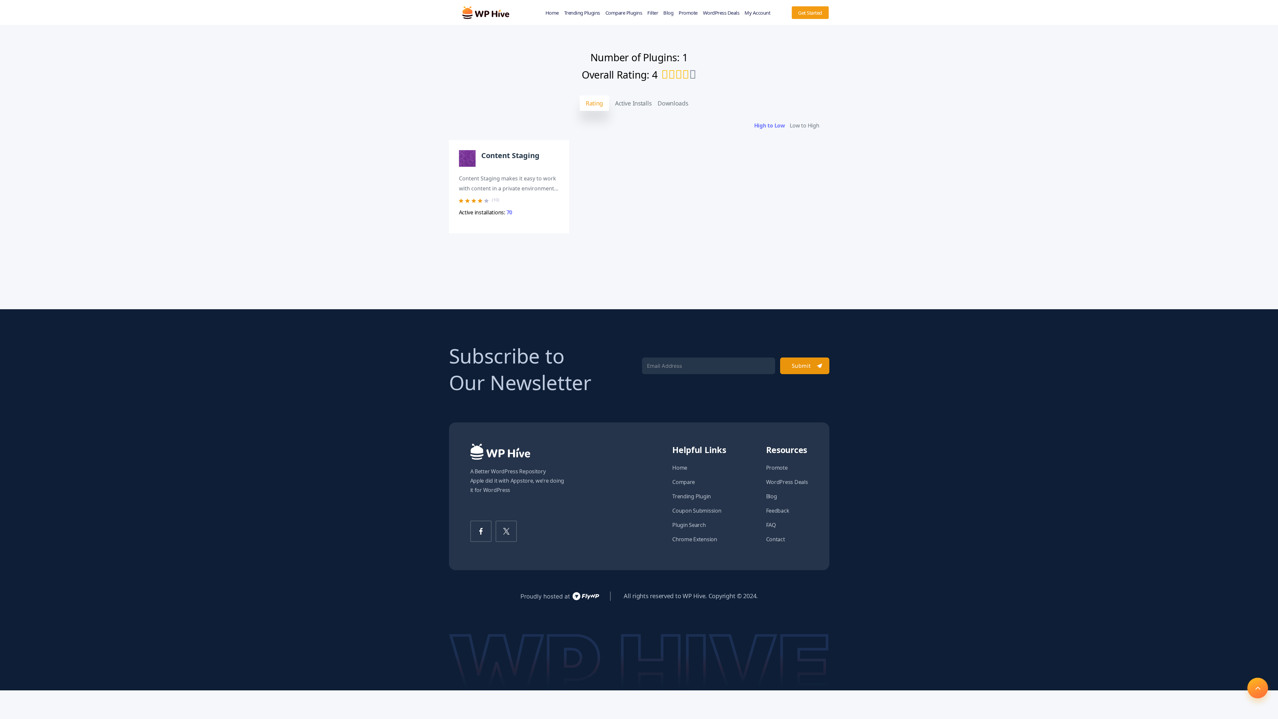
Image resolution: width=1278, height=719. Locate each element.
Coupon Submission (696, 510)
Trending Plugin (691, 496)
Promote (688, 13)
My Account (757, 13)
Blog (668, 13)
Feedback (777, 510)
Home (552, 13)
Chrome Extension (694, 539)
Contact (775, 539)
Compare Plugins (623, 13)
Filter (652, 13)
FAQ (771, 525)
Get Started (810, 13)
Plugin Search (689, 525)
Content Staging (510, 155)
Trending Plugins (582, 13)
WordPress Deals (721, 13)
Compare (683, 482)
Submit (801, 365)
